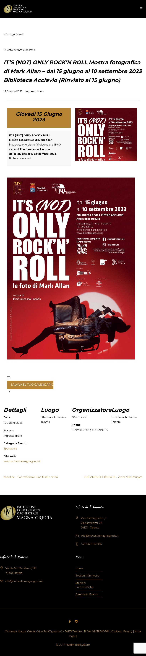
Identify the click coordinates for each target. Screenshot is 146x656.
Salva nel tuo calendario (32, 384)
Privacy (127, 631)
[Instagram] (76, 622)
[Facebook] (69, 622)
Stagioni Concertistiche (84, 585)
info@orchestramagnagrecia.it (99, 535)
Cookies (116, 631)
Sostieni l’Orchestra (87, 575)
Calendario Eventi (86, 594)
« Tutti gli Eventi (14, 34)
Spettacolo (10, 448)
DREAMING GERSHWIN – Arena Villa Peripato (113, 477)
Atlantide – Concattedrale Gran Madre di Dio (31, 477)
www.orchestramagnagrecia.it (22, 461)
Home (79, 568)
